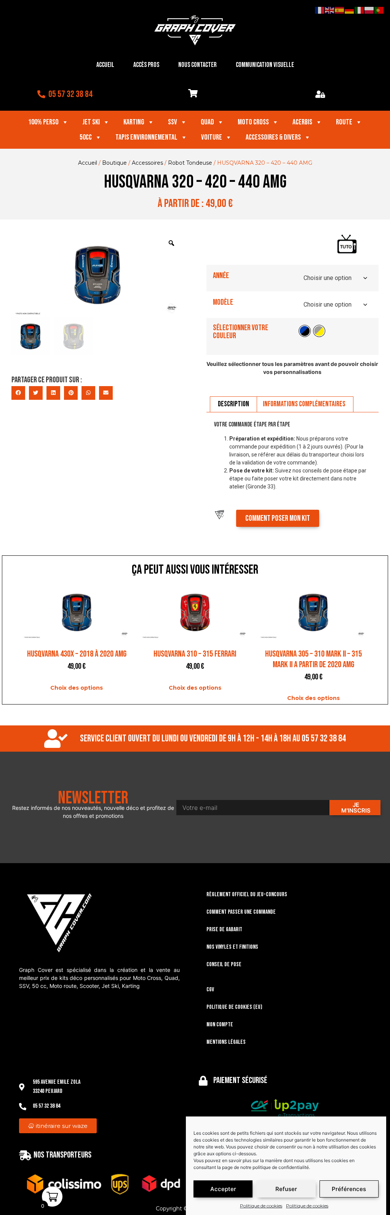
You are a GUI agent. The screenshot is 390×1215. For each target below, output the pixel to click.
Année (221, 276)
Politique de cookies (261, 1206)
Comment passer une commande (241, 912)
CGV (210, 989)
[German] (350, 9)
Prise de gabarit (224, 929)
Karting (133, 122)
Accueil (105, 65)
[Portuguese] (379, 9)
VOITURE (211, 137)
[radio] (304, 331)
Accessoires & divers (273, 137)
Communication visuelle (265, 65)
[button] (18, 393)
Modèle (223, 302)
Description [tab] (233, 404)
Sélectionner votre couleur (240, 332)
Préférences (349, 1189)
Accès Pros (146, 65)
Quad (207, 122)
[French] (320, 9)
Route (344, 122)
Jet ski (91, 122)
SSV (172, 122)
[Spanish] (340, 9)
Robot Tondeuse (190, 162)
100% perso (43, 122)
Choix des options (76, 687)
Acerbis (302, 122)
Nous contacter (197, 65)
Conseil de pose (223, 964)
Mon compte (219, 1024)
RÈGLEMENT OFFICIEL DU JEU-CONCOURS (246, 894)
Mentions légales (226, 1042)
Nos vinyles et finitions (232, 947)
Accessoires (147, 162)
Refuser (286, 1189)
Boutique (114, 162)
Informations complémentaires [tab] (304, 404)
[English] (330, 9)
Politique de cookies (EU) (234, 1007)
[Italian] (359, 9)
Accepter (223, 1189)
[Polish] (369, 9)
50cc (86, 137)
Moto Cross (253, 122)
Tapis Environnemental (146, 137)
